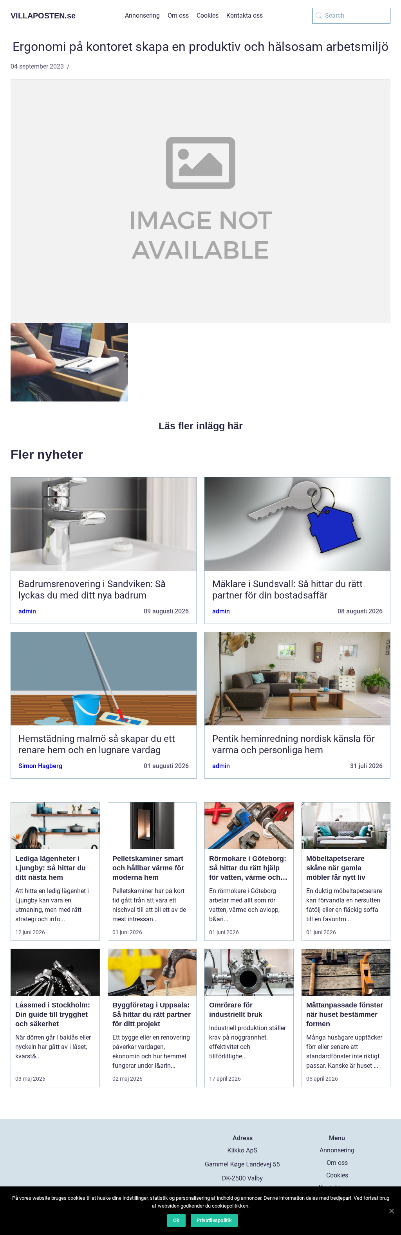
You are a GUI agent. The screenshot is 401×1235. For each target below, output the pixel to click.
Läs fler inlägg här (201, 425)
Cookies (208, 15)
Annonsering (142, 15)
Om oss (178, 15)
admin (27, 611)
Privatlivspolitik (214, 1220)
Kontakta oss (244, 15)
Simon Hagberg (40, 766)
